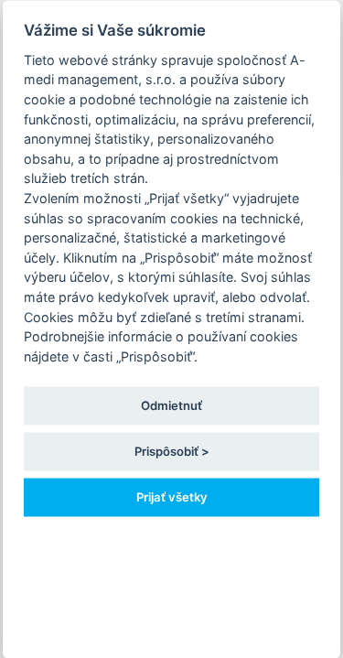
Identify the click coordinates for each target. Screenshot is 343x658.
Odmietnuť (171, 404)
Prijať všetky (172, 497)
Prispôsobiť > (171, 450)
